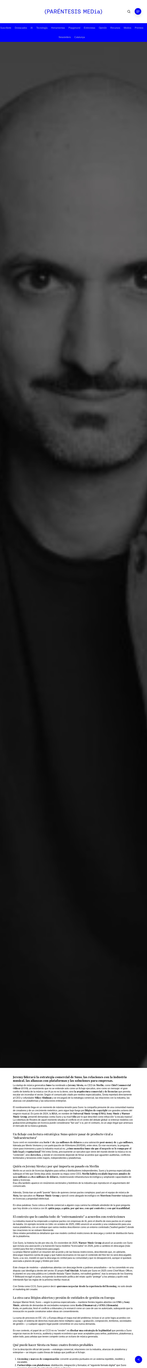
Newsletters (65, 37)
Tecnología (42, 28)
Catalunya (79, 37)
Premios (139, 28)
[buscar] (129, 11)
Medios (127, 28)
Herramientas (58, 28)
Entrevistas (89, 28)
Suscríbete (5, 28)
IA (32, 28)
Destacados (21, 28)
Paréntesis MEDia (64, 611)
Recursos (115, 28)
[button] (138, 11)
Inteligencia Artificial (81, 558)
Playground (74, 28)
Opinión (103, 28)
